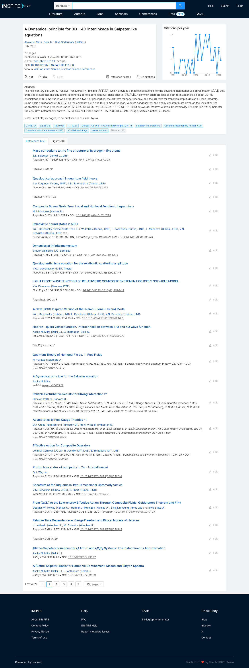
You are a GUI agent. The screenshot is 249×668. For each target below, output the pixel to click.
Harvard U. (60, 399)
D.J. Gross (39, 424)
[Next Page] (78, 584)
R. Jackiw (70, 450)
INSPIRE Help (89, 625)
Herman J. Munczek (83, 507)
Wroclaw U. (54, 525)
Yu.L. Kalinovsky (42, 229)
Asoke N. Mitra (33, 42)
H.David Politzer (42, 399)
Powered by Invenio (28, 662)
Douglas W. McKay (44, 507)
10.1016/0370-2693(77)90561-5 (101, 529)
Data (171, 14)
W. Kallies (87, 229)
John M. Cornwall (43, 450)
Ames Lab (136, 507)
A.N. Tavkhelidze (78, 183)
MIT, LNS (82, 450)
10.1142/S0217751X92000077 (104, 335)
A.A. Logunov (41, 183)
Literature (56, 14)
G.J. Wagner (40, 472)
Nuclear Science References (78, 69)
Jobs (100, 14)
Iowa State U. (156, 507)
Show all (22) (118, 130)
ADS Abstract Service (47, 69)
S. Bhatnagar (71, 331)
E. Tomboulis (98, 450)
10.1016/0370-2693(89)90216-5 (103, 318)
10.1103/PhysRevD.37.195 (138, 511)
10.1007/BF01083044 (139, 237)
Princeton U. (70, 424)
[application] (194, 55)
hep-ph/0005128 (52, 385)
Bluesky (206, 625)
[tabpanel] (124, 368)
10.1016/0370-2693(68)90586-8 (101, 476)
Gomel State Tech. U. (66, 229)
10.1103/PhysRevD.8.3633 (49, 436)
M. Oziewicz (71, 525)
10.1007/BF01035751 (96, 493)
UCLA (58, 450)
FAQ (83, 619)
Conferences (148, 14)
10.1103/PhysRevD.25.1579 (93, 215)
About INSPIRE (40, 619)
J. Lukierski (39, 525)
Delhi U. (48, 42)
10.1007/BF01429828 (82, 575)
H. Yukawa (39, 359)
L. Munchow (153, 229)
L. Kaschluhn (119, 229)
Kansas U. (57, 211)
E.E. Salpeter (40, 155)
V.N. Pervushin (114, 314)
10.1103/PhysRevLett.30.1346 (139, 411)
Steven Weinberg (43, 250)
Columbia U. (54, 359)
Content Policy (40, 625)
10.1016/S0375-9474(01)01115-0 (52, 65)
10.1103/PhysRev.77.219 (48, 367)
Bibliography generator (155, 619)
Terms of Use (39, 637)
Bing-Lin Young (120, 507)
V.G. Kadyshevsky (44, 268)
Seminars (121, 14)
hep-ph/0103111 (44, 60)
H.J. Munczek (41, 211)
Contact (206, 637)
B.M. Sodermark (64, 42)
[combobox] (124, 5)
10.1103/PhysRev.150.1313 (100, 254)
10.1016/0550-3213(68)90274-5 (100, 272)
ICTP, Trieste (63, 268)
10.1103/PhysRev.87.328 (94, 159)
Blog (204, 619)
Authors (79, 14)
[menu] (217, 6)
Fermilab (52, 424)
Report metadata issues (95, 631)
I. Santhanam (71, 571)
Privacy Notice (40, 631)
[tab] (35, 141)
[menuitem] (211, 6)
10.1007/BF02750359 (94, 187)
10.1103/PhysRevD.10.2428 (50, 458)
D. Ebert (74, 489)
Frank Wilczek (88, 424)
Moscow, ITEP (60, 286)
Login (240, 5)
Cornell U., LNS (59, 155)
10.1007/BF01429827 (82, 557)
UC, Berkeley (62, 250)
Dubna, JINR (57, 183)
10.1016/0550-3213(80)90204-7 (103, 290)
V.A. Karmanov (41, 286)
